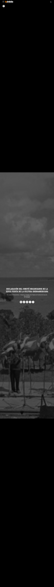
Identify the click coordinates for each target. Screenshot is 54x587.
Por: (8, 294)
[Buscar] (50, 1)
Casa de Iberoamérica (14, 294)
